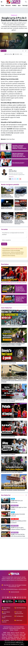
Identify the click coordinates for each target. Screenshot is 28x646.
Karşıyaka (10, 637)
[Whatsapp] (22, 597)
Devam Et (11, 176)
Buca (17, 634)
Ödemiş (24, 638)
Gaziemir (10, 635)
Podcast (16, 630)
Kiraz (21, 637)
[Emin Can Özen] (4, 172)
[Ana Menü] (1, 2)
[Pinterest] (8, 597)
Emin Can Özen (9, 54)
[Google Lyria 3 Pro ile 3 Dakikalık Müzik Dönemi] (14, 41)
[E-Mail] (10, 179)
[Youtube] (20, 179)
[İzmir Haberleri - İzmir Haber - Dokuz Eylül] (13, 2)
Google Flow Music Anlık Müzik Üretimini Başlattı (6, 208)
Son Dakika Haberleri (5, 621)
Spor (19, 5)
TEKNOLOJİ (14, 15)
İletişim (11, 630)
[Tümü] (26, 495)
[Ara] (26, 2)
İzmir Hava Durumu (21, 607)
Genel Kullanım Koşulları (15, 628)
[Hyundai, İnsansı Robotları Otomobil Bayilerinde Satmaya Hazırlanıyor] (21, 215)
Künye (23, 628)
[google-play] (20, 602)
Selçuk (12, 640)
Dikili (3, 635)
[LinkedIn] (13, 597)
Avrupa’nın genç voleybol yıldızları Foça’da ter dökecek (19, 528)
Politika (14, 5)
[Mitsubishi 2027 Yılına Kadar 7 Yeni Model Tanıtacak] (21, 190)
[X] (5, 597)
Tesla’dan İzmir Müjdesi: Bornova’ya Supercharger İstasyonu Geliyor (21, 208)
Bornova (13, 634)
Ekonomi (8, 5)
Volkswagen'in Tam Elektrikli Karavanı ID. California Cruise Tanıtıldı (7, 196)
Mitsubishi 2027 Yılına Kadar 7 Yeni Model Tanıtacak (20, 196)
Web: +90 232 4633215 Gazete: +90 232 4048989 (15, 589)
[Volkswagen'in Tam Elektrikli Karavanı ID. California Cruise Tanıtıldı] (7, 190)
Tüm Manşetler (19, 616)
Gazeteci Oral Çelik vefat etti (18, 515)
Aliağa (8, 632)
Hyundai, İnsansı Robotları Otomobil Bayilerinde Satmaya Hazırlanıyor (19, 222)
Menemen (13, 638)
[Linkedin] (17, 179)
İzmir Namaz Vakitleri (6, 612)
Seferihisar (7, 640)
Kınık (24, 637)
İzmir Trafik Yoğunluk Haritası (19, 612)
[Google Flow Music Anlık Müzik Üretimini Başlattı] (7, 203)
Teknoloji (24, 5)
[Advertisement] (14, 554)
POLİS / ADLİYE (14, 518)
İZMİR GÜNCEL (14, 505)
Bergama (4, 634)
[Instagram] (15, 179)
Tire (15, 640)
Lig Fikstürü (5, 628)
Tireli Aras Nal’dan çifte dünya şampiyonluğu (18, 535)
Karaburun (4, 637)
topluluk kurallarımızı (15, 248)
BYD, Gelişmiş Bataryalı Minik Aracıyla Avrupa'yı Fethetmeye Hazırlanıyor (7, 221)
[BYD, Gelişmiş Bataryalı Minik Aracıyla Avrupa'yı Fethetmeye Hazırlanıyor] (7, 215)
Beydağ (9, 634)
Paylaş (4, 50)
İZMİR (4, 632)
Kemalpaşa (16, 637)
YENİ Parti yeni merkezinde (17, 501)
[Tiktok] (18, 597)
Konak (3, 638)
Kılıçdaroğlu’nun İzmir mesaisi (19, 508)
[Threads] (20, 597)
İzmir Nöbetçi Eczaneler (6, 608)
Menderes (8, 638)
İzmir (2, 5)
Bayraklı (22, 632)
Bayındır (17, 632)
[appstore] (8, 602)
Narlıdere (19, 638)
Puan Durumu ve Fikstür (6, 617)
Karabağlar (22, 635)
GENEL (12, 498)
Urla (22, 640)
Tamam (21, 644)
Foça (6, 635)
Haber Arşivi (19, 620)
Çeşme (21, 634)
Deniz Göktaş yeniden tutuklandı (18, 521)
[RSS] (25, 597)
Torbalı (19, 640)
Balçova (13, 632)
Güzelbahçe (16, 635)
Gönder (4, 244)
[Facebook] (12, 179)
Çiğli (25, 634)
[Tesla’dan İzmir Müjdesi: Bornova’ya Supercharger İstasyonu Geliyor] (21, 203)
